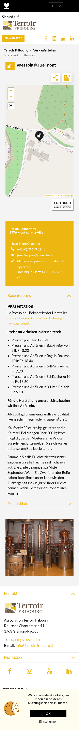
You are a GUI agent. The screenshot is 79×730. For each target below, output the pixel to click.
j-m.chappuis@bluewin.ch (35, 255)
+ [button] (11, 90)
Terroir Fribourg (16, 50)
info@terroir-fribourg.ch (35, 645)
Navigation (13, 657)
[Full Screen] (11, 106)
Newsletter (13, 38)
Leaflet (49, 195)
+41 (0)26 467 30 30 (25, 640)
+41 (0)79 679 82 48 (31, 249)
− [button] (11, 96)
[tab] (39, 296)
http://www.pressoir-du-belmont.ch (42, 261)
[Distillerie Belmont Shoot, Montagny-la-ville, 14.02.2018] (39, 547)
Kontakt (10, 593)
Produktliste (17, 504)
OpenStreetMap (65, 195)
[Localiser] (67, 77)
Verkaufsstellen (44, 50)
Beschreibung (19, 295)
